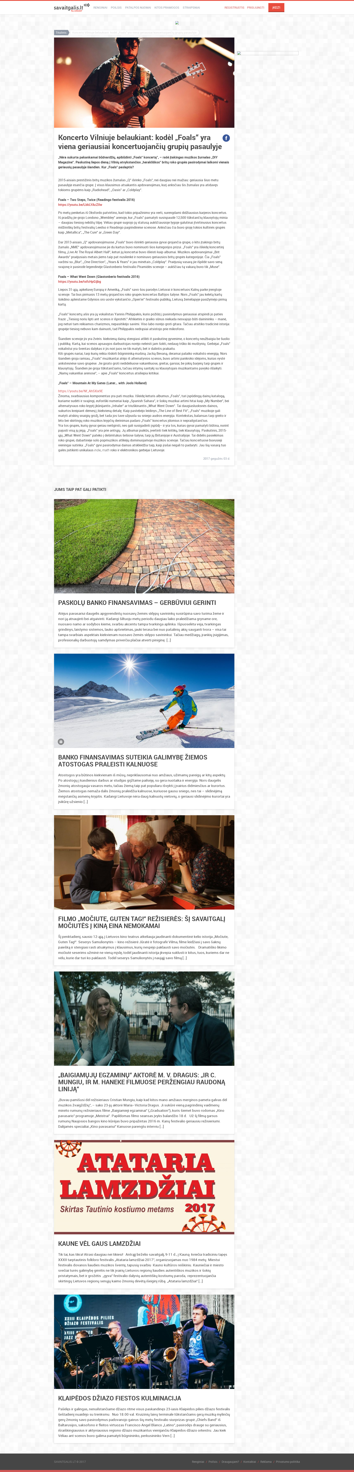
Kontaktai (249, 1462)
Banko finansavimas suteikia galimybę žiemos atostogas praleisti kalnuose (132, 760)
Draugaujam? (230, 1462)
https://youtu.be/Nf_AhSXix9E (80, 391)
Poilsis (116, 7)
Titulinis (61, 32)
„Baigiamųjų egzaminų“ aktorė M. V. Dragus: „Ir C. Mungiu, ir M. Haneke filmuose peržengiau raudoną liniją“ (141, 1082)
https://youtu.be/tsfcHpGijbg (79, 281)
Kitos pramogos (166, 7)
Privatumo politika (288, 1462)
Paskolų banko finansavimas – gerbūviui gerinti (137, 602)
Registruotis (234, 7)
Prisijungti (255, 7)
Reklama (266, 1462)
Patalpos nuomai (138, 7)
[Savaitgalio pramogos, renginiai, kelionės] (72, 7)
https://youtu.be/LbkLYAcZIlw (80, 204)
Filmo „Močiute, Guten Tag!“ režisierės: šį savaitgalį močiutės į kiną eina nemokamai (141, 922)
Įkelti (276, 7)
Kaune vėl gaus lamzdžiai (99, 1243)
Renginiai (100, 7)
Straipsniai (191, 7)
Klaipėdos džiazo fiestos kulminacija (119, 1398)
